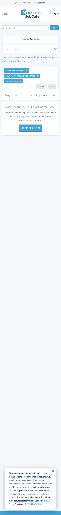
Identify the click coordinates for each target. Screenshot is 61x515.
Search (54, 27)
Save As (40, 86)
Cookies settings (35, 504)
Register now (30, 128)
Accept (52, 471)
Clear (52, 86)
